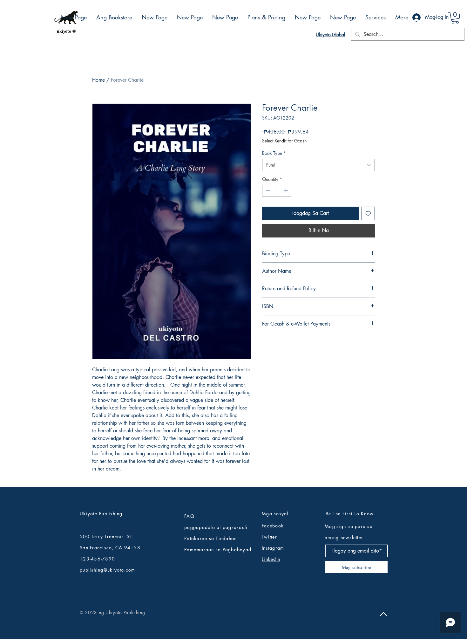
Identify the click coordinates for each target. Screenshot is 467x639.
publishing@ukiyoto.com (107, 570)
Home (98, 80)
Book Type (274, 153)
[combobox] (318, 165)
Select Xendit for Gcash (284, 141)
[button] (455, 18)
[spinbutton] (276, 190)
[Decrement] (267, 190)
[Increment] (286, 190)
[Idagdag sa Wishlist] (368, 213)
